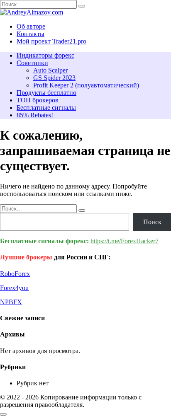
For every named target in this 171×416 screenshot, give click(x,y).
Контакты (30, 33)
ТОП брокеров (38, 100)
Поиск (152, 221)
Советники (32, 62)
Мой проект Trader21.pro (51, 41)
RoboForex (15, 273)
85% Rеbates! (35, 115)
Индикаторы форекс (45, 55)
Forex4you (14, 287)
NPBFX (11, 301)
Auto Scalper (50, 70)
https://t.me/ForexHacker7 (124, 240)
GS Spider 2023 (54, 77)
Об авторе (31, 26)
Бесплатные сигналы (46, 107)
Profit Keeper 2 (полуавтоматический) (86, 85)
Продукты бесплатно (46, 92)
